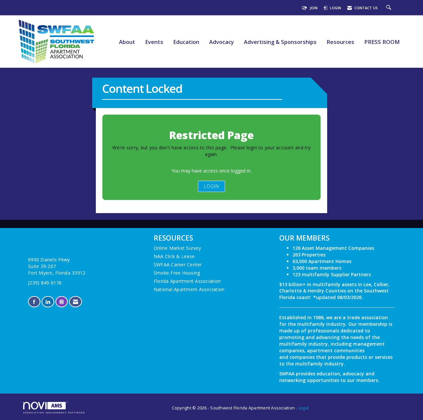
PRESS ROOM (382, 42)
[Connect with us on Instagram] (62, 302)
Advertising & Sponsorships (280, 42)
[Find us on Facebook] (34, 302)
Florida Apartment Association (187, 281)
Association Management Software (54, 412)
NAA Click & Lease (174, 256)
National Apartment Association (189, 289)
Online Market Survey (177, 248)
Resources (340, 42)
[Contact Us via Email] (75, 302)
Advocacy (221, 42)
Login (211, 186)
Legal (303, 408)
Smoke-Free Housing (177, 273)
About (127, 42)
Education (186, 42)
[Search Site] (389, 8)
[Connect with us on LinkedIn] (48, 302)
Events (154, 42)
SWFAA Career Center (178, 264)
